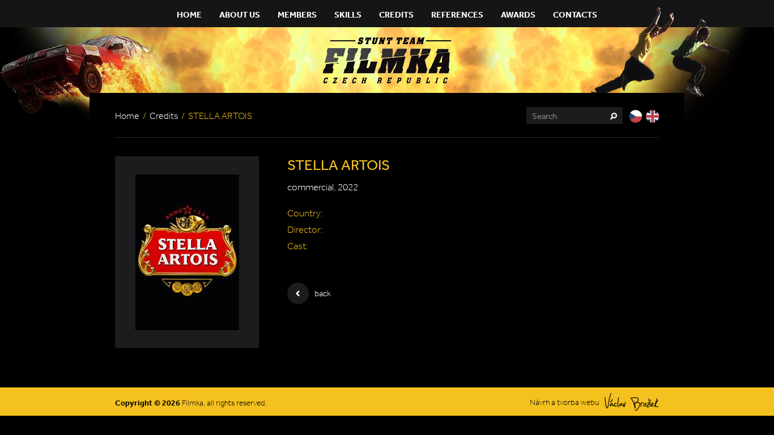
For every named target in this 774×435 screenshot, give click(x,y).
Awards (518, 14)
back (322, 293)
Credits (396, 14)
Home (189, 14)
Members (297, 14)
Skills (348, 14)
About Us (239, 14)
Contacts (575, 14)
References (457, 14)
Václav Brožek (632, 402)
